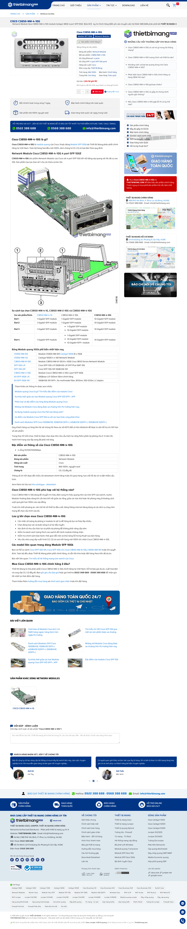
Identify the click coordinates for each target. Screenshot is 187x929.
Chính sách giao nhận (91, 832)
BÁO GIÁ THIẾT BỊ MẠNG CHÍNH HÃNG (49, 793)
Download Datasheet (91, 857)
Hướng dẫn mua (112, 91)
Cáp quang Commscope (40, 902)
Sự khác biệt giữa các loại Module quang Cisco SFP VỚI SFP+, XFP (45, 396)
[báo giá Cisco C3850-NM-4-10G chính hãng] (150, 114)
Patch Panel (137, 902)
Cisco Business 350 (144, 888)
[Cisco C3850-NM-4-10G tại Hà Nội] (150, 218)
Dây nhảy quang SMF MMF (160, 853)
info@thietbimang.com (101, 128)
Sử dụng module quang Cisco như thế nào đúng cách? (39, 412)
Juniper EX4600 (94, 897)
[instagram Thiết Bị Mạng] (28, 859)
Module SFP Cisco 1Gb (124, 853)
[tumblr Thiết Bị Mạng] (43, 859)
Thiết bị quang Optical (124, 828)
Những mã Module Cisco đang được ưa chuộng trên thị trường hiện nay (47, 406)
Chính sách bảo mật (90, 823)
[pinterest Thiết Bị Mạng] (38, 859)
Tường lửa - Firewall (123, 832)
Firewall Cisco (168, 902)
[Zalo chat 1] (183, 903)
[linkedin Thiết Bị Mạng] (33, 859)
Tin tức (110, 5)
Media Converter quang (158, 857)
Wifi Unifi (127, 892)
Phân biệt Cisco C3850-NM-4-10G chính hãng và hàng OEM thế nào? (148, 76)
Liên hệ (144, 5)
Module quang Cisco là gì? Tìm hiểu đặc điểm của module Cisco (43, 391)
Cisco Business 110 (89, 888)
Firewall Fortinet (18, 906)
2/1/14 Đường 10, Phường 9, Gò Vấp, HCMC (147, 239)
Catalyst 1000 (17, 888)
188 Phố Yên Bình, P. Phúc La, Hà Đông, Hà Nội (148, 200)
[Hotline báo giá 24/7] (183, 921)
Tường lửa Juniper (156, 840)
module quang (43, 144)
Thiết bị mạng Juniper (124, 823)
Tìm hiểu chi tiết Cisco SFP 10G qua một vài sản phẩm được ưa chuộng (101, 631)
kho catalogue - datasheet (44, 484)
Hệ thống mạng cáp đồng (126, 840)
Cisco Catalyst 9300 (156, 828)
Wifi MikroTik (165, 892)
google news (156, 875)
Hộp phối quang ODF (157, 861)
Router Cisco (33, 892)
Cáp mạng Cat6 (123, 902)
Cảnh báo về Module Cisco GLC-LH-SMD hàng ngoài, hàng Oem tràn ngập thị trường (44, 632)
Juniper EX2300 (155, 832)
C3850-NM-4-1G (44, 315)
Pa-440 (64, 906)
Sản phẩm (93, 5)
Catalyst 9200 (59, 888)
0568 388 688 (61, 128)
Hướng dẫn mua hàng (91, 848)
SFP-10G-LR (19, 365)
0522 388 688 (26, 128)
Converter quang (59, 902)
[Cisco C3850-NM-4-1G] (23, 695)
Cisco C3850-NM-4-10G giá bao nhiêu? (144, 84)
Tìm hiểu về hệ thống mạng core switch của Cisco (51, 558)
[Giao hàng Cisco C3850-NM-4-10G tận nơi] (150, 163)
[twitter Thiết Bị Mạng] (17, 859)
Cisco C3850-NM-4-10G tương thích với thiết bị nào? (150, 57)
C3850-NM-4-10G (22, 372)
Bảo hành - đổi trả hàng (92, 836)
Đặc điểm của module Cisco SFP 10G (101, 659)
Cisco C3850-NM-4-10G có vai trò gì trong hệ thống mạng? (150, 48)
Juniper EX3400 (155, 836)
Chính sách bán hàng (91, 828)
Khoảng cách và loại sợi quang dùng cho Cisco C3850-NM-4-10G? (147, 66)
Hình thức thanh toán (91, 840)
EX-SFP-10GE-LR (22, 376)
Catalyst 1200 (31, 888)
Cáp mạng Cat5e (108, 902)
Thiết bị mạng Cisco (123, 819)
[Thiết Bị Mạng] (23, 5)
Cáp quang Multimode (157, 848)
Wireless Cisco (115, 892)
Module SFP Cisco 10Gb (125, 857)
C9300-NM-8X (21, 353)
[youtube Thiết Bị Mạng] (22, 859)
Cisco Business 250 (125, 888)
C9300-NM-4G (21, 357)
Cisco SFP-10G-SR (38, 549)
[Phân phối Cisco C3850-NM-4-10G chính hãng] (150, 34)
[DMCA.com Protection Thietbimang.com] (122, 872)
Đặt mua (98, 91)
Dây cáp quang (163, 897)
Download (128, 5)
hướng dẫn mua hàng (37, 581)
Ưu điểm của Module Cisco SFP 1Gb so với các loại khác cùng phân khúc (47, 417)
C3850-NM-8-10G (22, 361)
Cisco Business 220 (107, 888)
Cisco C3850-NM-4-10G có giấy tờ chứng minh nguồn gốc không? (148, 93)
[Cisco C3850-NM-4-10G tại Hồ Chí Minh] (150, 257)
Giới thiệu (76, 5)
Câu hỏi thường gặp (90, 853)
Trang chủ (58, 5)
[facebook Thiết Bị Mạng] (12, 859)
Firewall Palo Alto (34, 906)
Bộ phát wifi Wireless (124, 844)
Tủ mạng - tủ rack (91, 902)
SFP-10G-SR (19, 369)
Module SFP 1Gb (65, 892)
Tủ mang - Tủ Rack (123, 836)
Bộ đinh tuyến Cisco (123, 861)
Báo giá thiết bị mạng (91, 844)
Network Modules (18, 892)
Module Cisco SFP (48, 892)
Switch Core (159, 888)
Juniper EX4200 (63, 897)
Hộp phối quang (75, 902)
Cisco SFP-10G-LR (55, 549)
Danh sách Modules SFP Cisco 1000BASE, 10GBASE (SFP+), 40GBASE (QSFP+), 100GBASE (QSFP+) (61, 422)
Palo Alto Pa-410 (51, 906)
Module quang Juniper (128, 897)
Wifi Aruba (139, 892)
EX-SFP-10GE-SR (22, 380)
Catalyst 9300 (67, 353)
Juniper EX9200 (110, 897)
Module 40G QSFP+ (98, 892)
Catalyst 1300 (45, 888)
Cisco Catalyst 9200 (156, 823)
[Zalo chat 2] (183, 912)
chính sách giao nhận (60, 581)
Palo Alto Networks (156, 844)
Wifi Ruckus (151, 892)
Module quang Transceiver (126, 848)
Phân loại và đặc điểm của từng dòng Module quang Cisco (41, 401)
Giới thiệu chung (89, 819)
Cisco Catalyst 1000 (156, 819)
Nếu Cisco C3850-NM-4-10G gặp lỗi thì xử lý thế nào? (148, 103)
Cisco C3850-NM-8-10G (76, 549)
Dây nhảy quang (147, 897)
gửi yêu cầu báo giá (50, 572)
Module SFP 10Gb (78, 144)
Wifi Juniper (16, 897)
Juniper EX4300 (78, 897)
